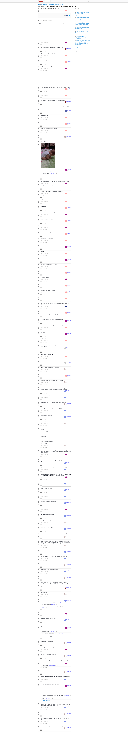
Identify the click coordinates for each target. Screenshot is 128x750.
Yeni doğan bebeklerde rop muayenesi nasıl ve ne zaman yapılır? (82, 20)
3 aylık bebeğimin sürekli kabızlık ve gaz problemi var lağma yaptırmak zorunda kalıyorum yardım (81, 43)
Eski (63, 24)
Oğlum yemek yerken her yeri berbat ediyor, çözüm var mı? (81, 34)
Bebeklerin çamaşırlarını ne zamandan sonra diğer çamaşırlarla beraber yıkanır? (82, 47)
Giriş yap (88, 1)
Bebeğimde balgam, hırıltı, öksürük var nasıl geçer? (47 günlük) (82, 38)
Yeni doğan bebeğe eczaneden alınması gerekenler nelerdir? (82, 28)
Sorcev (44, 1)
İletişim (76, 51)
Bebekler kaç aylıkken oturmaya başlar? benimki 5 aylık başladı (82, 13)
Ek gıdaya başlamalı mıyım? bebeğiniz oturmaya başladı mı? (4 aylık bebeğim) (82, 24)
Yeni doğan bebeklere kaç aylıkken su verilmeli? (82, 18)
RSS (75, 52)
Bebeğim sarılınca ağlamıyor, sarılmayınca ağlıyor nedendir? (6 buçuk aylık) (82, 41)
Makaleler (76, 50)
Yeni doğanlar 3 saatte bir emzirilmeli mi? (83, 26)
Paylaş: (42, 42)
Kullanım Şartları (86, 50)
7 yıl (67, 10)
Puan (70, 24)
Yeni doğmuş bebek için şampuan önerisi (83, 30)
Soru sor (85, 1)
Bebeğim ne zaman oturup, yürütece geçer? (81, 32)
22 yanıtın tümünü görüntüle (46, 700)
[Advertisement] (54, 33)
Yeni (67, 24)
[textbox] (55, 21)
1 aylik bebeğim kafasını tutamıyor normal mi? (82, 15)
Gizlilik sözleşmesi (80, 50)
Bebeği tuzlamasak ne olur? (81, 11)
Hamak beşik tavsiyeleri (80, 36)
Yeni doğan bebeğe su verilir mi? (82, 22)
